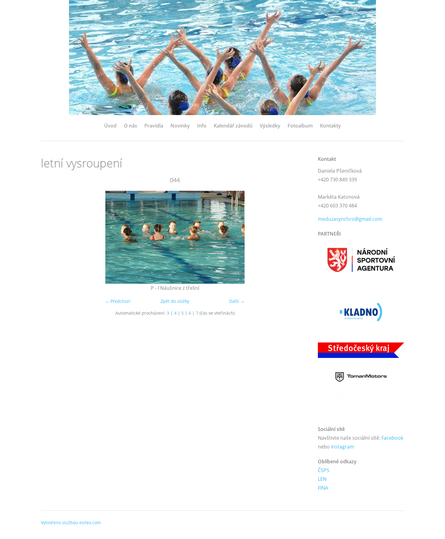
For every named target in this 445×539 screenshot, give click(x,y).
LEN (322, 479)
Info (201, 125)
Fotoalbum (300, 125)
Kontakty (330, 125)
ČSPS (323, 470)
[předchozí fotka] (51, 237)
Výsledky (270, 125)
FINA (323, 487)
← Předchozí (117, 301)
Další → (237, 301)
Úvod (110, 125)
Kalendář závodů (233, 125)
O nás (130, 125)
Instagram (342, 446)
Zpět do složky (174, 301)
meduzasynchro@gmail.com (350, 219)
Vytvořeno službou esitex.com (71, 522)
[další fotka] (299, 237)
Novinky (180, 125)
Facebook (392, 438)
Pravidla (153, 125)
